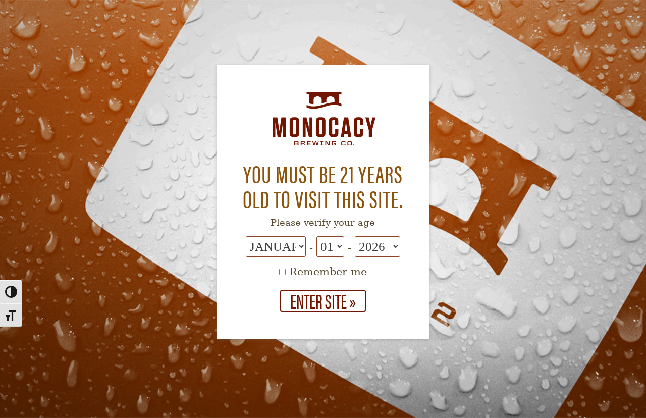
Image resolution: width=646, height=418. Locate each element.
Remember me (326, 272)
